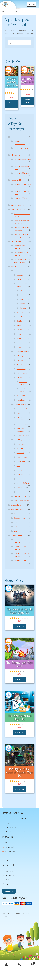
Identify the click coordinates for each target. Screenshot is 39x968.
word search (21, 492)
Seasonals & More (17, 509)
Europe (22, 303)
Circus (19, 279)
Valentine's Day (22, 435)
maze (18, 466)
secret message (22, 479)
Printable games (20, 440)
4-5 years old (15, 137)
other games (21, 470)
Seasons (19, 338)
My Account (6, 964)
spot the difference (23, 483)
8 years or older (16, 180)
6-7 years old (15, 155)
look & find (21, 461)
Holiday (20, 321)
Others (19, 329)
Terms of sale (10, 843)
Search (19, 964)
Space (19, 343)
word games (21, 395)
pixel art (20, 474)
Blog (7, 823)
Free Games (15, 266)
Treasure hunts (16, 535)
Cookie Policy (11, 851)
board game (21, 444)
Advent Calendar (20, 514)
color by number (23, 356)
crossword (20, 448)
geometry (20, 364)
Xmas (16, 531)
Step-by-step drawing (22, 500)
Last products (16, 505)
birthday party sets (18, 205)
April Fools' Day (23, 409)
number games (22, 373)
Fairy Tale (20, 317)
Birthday (20, 413)
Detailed (20, 312)
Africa (22, 290)
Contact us (9, 891)
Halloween (18, 527)
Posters (19, 377)
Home (7, 12)
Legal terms (10, 856)
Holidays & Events (20, 404)
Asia (21, 299)
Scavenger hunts (20, 496)
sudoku (19, 487)
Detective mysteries (18, 209)
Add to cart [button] (11, 104)
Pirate (19, 334)
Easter (16, 522)
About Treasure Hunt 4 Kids (16, 819)
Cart (7, 880)
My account (10, 871)
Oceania (23, 308)
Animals (20, 275)
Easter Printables (23, 424)
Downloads (10, 875)
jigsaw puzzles (22, 457)
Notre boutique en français (16, 832)
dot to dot (20, 453)
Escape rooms (16, 241)
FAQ (7, 860)
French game (21, 360)
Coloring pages (19, 271)
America (23, 295)
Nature (19, 325)
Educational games (21, 351)
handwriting (21, 369)
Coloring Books (19, 518)
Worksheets (21, 400)
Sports (19, 347)
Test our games (11, 827)
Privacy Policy (11, 847)
